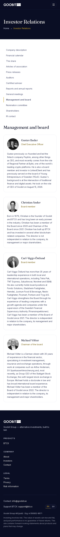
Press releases (13, 72)
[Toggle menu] (54, 5)
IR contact (11, 116)
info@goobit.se (19, 501)
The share (11, 61)
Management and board (18, 99)
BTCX (6, 443)
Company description (16, 50)
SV (53, 506)
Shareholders (12, 110)
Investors (7, 460)
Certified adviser (14, 83)
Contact (7, 465)
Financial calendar (14, 55)
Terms (6, 478)
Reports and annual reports (19, 88)
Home (6, 28)
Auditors (10, 77)
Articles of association (16, 66)
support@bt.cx (25, 506)
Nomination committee (16, 105)
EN (48, 506)
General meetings (14, 94)
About (6, 456)
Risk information (11, 486)
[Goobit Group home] (12, 4)
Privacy (7, 482)
